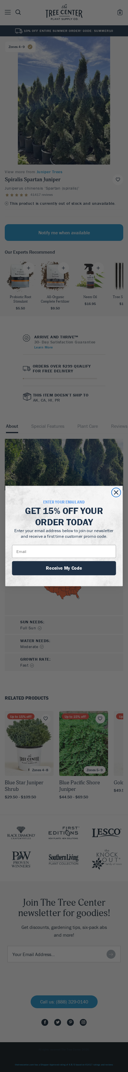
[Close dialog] (116, 492)
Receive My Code (64, 568)
